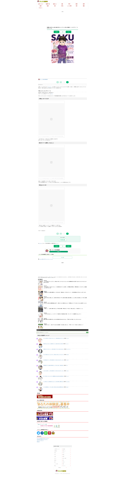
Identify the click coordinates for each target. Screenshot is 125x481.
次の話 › (68, 31)
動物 (83, 5)
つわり (63, 452)
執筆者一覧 (48, 3)
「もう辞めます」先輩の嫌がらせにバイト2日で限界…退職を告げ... (53, 381)
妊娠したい (55, 3)
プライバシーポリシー (40, 440)
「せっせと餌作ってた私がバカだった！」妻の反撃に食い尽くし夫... (53, 338)
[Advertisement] (62, 18)
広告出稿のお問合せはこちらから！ (42, 439)
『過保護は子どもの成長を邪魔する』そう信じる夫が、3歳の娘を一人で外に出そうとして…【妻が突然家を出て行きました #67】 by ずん (65, 292)
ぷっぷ (68, 376)
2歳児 (41, 5)
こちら (52, 93)
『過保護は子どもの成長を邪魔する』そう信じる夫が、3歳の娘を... (53, 365)
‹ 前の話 (56, 31)
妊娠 (62, 3)
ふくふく (67, 343)
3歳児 (48, 5)
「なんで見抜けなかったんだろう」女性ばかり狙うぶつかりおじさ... (53, 354)
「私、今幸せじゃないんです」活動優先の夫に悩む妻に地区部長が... (53, 376)
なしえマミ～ (69, 349)
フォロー (40, 243)
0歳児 (76, 3)
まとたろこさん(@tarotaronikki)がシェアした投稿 (46, 136)
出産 (55, 454)
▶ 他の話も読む (62, 239)
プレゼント (40, 7)
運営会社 (38, 441)
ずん (67, 365)
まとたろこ (49, 86)
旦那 (76, 5)
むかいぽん (68, 381)
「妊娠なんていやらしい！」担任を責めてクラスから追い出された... (53, 349)
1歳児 (84, 3)
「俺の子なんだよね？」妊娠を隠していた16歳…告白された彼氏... (53, 343)
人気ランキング (40, 3)
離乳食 (55, 460)
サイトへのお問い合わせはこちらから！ (43, 438)
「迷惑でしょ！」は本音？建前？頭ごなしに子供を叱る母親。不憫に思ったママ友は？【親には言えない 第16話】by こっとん (63, 308)
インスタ (62, 257)
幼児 (55, 5)
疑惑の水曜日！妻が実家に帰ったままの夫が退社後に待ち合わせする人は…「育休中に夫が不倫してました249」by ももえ (62, 319)
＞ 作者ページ (59, 251)
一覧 (62, 31)
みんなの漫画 (41, 259)
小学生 (62, 5)
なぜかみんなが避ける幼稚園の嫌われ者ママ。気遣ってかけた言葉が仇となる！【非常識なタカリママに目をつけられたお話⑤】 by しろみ (65, 303)
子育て (69, 3)
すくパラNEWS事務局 (44, 79)
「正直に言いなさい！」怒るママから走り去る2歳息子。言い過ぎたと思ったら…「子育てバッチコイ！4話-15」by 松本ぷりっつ (63, 324)
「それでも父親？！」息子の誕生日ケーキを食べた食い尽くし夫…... (53, 370)
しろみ (68, 338)
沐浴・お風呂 (64, 458)
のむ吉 (68, 354)
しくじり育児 (69, 5)
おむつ (55, 458)
